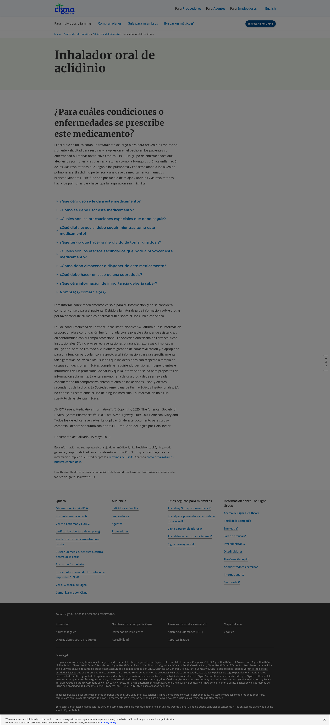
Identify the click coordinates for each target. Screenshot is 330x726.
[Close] (324, 719)
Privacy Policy (108, 722)
